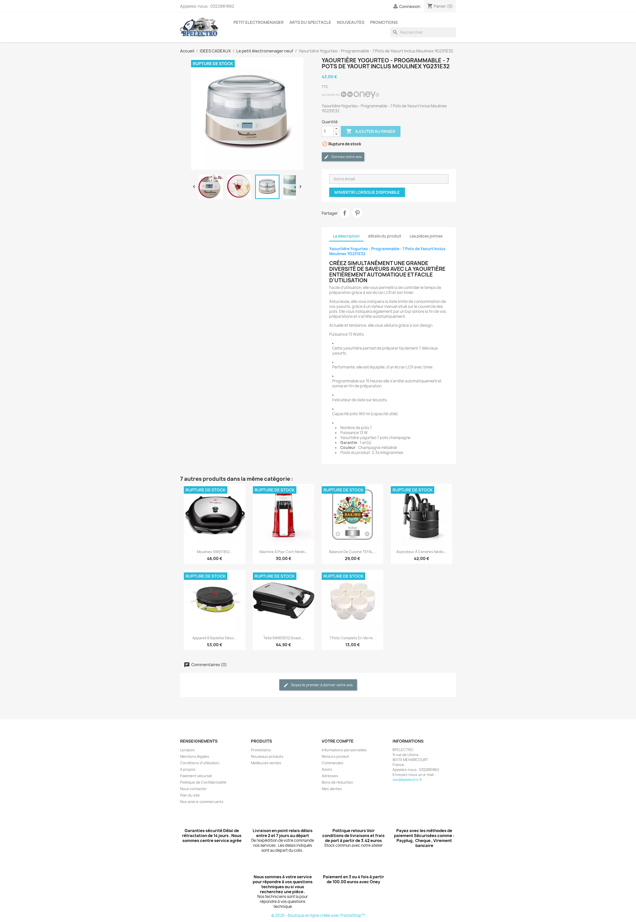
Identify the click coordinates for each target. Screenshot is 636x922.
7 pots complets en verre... (352, 638)
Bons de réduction (337, 782)
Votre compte (338, 741)
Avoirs (327, 769)
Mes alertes (332, 788)
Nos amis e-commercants (201, 801)
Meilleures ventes (266, 763)
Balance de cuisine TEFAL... (352, 551)
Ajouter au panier (370, 131)
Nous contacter (193, 788)
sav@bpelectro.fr (407, 779)
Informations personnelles (344, 750)
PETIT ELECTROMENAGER (259, 22)
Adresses (330, 775)
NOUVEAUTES (350, 22)
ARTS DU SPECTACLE (310, 22)
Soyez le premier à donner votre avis (321, 684)
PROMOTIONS (384, 22)
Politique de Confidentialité (203, 782)
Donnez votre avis (346, 156)
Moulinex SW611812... (214, 551)
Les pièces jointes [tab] (426, 236)
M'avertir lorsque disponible (367, 192)
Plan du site (190, 795)
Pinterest (357, 213)
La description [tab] (346, 236)
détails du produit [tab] (384, 236)
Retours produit (335, 756)
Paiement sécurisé (196, 775)
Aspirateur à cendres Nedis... (421, 551)
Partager (345, 213)
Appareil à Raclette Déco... (214, 638)
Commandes (332, 763)
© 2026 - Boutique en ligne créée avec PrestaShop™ (318, 915)
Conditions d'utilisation (199, 763)
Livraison (187, 750)
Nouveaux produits (267, 756)
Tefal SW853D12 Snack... (283, 638)
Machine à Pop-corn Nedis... (283, 551)
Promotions (261, 750)
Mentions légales (194, 756)
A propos (188, 769)
